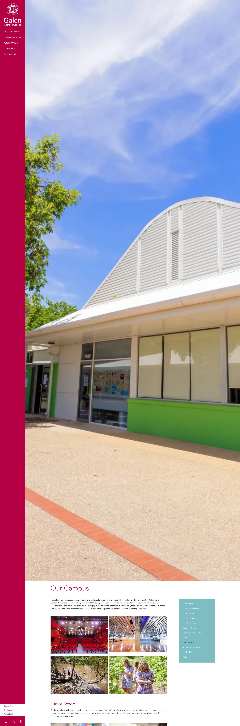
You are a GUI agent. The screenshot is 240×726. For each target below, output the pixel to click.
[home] (12, 16)
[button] (12, 38)
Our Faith (190, 614)
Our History (191, 623)
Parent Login (9, 714)
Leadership (187, 652)
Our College (188, 604)
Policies (186, 657)
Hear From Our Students (193, 633)
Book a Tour (8, 706)
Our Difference (192, 609)
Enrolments (8, 710)
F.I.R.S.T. (186, 638)
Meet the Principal (190, 628)
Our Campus (188, 643)
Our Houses (191, 619)
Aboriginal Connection (192, 648)
